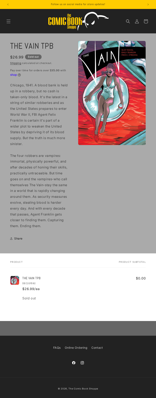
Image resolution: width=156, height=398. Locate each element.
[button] (8, 21)
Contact (97, 347)
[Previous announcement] (7, 4)
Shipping (15, 63)
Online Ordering (76, 347)
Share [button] (18, 238)
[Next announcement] (148, 4)
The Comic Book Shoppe (83, 388)
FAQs (57, 347)
